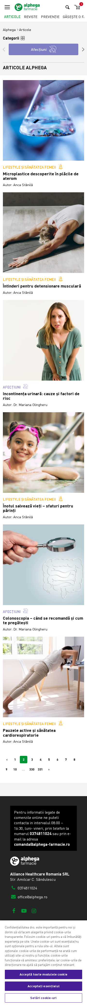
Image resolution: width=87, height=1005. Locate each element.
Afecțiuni (12, 387)
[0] (76, 7)
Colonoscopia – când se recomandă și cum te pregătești (43, 620)
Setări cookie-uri (43, 998)
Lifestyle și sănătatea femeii (29, 167)
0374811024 (27, 888)
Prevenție (50, 17)
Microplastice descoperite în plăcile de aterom (41, 176)
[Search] (67, 7)
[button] (81, 49)
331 (40, 769)
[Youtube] (24, 910)
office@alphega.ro (32, 896)
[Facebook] (14, 910)
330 (31, 769)
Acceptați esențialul (43, 986)
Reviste (30, 17)
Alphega (9, 30)
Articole (12, 17)
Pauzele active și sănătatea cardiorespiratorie (29, 732)
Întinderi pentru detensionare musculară (42, 286)
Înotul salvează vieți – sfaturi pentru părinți (38, 508)
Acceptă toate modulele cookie (43, 974)
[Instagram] (34, 910)
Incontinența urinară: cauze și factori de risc (41, 396)
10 (15, 769)
